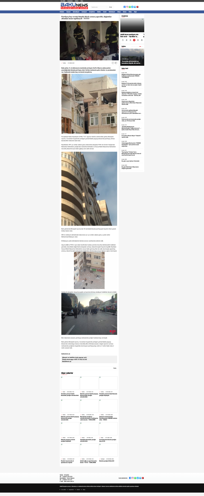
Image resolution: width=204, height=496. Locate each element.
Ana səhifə (63, 1)
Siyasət (68, 12)
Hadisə (99, 12)
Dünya (119, 12)
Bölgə (130, 12)
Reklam (76, 1)
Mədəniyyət (112, 12)
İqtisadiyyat (76, 12)
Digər (135, 12)
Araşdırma (92, 12)
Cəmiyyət (84, 12)
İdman (124, 12)
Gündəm (62, 12)
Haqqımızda (70, 1)
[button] (132, 46)
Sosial (104, 12)
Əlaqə (82, 1)
